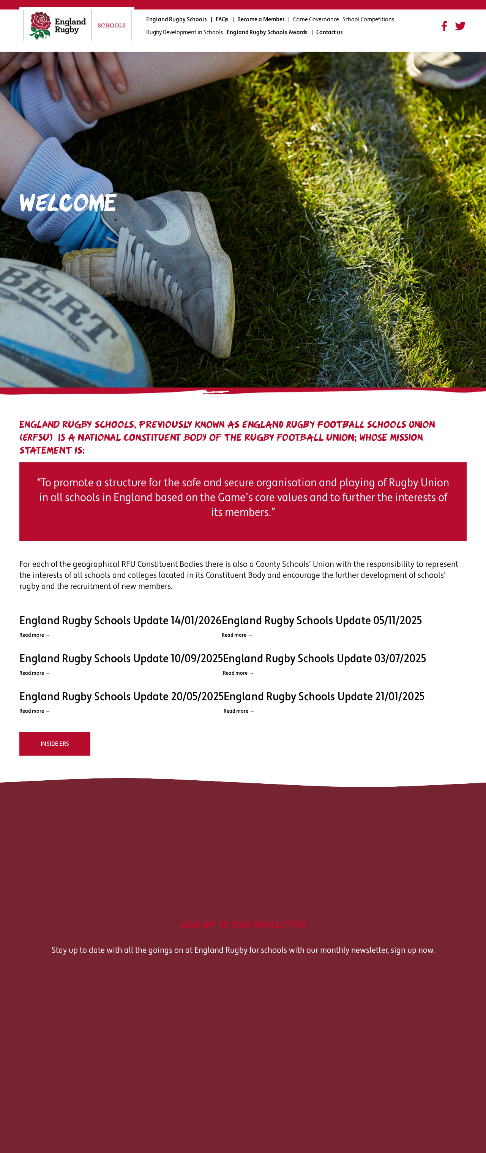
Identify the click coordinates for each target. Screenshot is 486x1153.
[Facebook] (444, 26)
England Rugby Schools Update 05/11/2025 (322, 621)
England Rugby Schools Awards (267, 32)
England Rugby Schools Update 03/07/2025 (324, 659)
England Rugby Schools (176, 19)
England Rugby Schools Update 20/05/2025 (121, 697)
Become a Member (260, 19)
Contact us (329, 32)
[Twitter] (460, 26)
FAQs (222, 19)
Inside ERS (55, 744)
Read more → (34, 635)
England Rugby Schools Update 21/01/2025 (324, 697)
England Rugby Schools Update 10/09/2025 (121, 659)
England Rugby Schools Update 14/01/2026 (120, 621)
